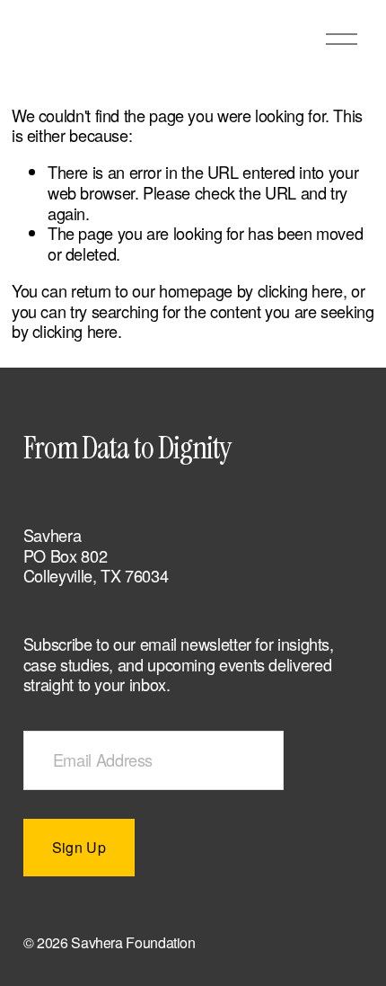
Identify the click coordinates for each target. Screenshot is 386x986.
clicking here (300, 290)
